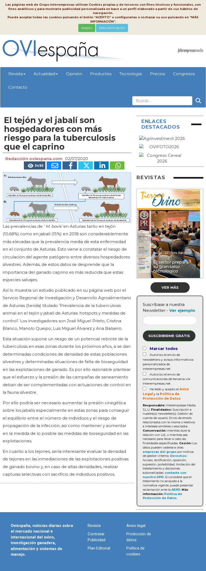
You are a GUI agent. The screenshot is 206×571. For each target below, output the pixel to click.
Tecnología (130, 73)
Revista (15, 73)
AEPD (175, 490)
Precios (157, 73)
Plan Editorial (99, 548)
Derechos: (178, 456)
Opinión (74, 73)
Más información (112, 28)
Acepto (86, 28)
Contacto (17, 87)
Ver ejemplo (182, 310)
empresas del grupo (159, 452)
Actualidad (44, 73)
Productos (100, 73)
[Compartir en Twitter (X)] (85, 165)
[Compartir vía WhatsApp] (117, 165)
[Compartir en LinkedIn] (101, 165)
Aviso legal (135, 525)
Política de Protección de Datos (162, 496)
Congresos (184, 73)
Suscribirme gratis (169, 336)
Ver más (170, 287)
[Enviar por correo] (54, 165)
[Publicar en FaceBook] (69, 165)
